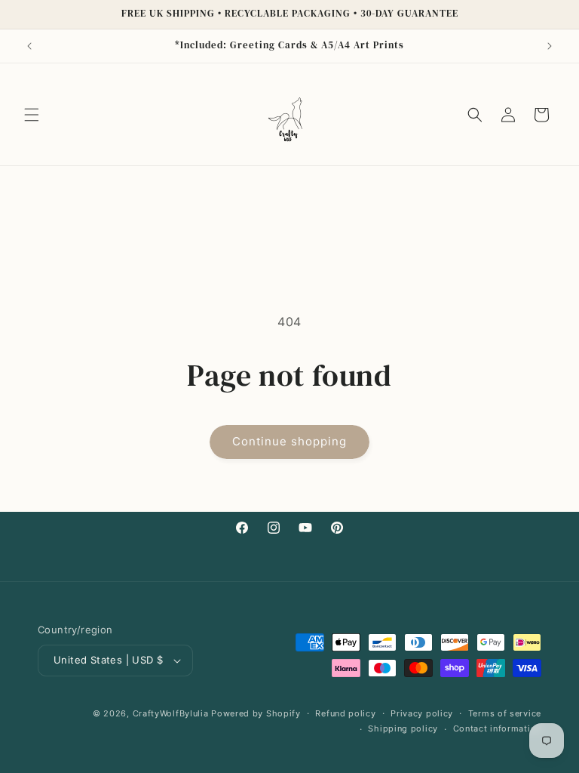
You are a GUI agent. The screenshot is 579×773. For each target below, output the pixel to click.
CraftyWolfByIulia (171, 713)
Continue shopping (289, 441)
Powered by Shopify (256, 713)
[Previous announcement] (29, 46)
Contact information (497, 728)
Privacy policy (422, 713)
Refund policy (345, 713)
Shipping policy (403, 728)
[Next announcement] (549, 46)
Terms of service (504, 713)
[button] (31, 114)
